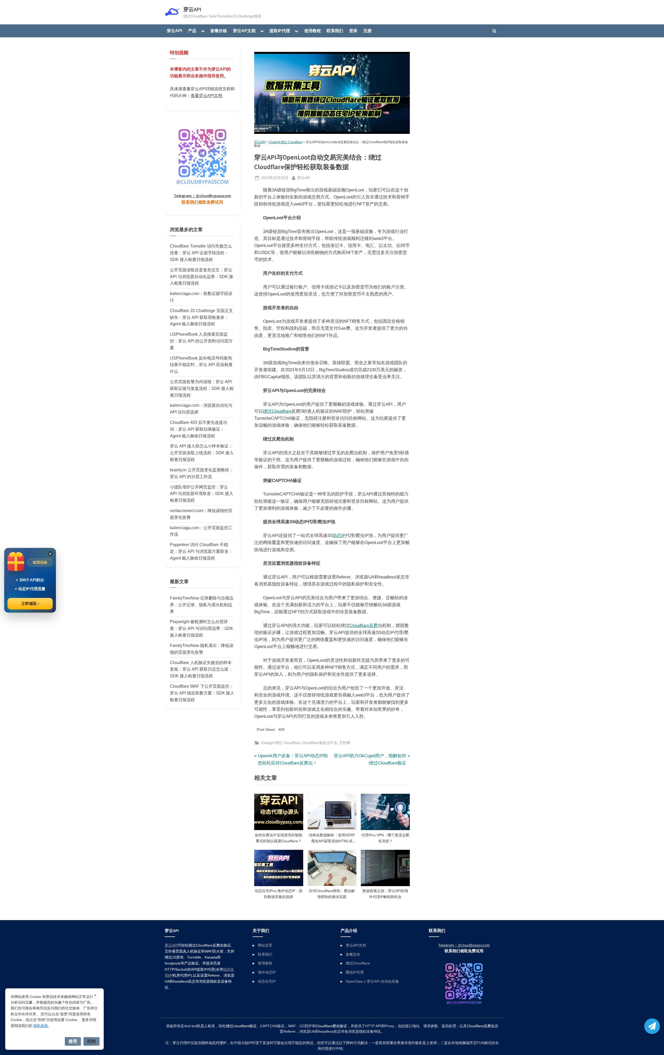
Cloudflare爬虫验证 (331, 1026)
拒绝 (91, 1041)
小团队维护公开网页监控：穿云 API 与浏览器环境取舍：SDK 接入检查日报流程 (201, 494)
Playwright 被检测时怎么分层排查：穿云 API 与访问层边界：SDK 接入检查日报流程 (201, 628)
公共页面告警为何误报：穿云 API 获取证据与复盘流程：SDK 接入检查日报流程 (202, 388)
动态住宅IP (267, 981)
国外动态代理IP (213, 1043)
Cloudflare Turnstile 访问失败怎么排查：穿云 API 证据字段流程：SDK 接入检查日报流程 (201, 253)
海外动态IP (267, 972)
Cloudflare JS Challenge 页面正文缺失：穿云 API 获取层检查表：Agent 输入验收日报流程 (201, 317)
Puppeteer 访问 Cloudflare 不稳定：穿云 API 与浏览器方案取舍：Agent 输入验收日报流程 (201, 551)
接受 (72, 1041)
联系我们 (335, 30)
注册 (367, 30)
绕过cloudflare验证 (241, 1026)
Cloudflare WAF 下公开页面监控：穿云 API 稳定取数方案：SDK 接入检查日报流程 (202, 693)
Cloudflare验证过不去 (319, 743)
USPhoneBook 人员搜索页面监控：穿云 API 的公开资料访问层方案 (201, 341)
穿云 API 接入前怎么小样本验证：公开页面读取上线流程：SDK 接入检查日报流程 (202, 453)
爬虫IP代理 (355, 972)
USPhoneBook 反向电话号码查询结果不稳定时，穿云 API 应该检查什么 (201, 365)
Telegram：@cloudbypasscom (202, 195)
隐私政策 (40, 1026)
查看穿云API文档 (206, 95)
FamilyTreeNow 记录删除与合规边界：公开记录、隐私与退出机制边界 (201, 605)
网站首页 (265, 945)
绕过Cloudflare (277, 411)
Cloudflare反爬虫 (481, 1026)
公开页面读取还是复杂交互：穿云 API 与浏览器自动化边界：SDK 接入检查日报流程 (201, 276)
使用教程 (312, 30)
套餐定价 (353, 954)
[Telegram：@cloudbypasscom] (652, 1026)
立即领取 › (30, 603)
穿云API (192, 9)
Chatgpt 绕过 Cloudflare (285, 142)
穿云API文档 (356, 945)
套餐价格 (218, 30)
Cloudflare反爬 (363, 625)
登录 (353, 30)
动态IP (339, 535)
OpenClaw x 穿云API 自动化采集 (372, 981)
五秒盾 (344, 743)
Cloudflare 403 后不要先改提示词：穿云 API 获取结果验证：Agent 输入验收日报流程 (198, 429)
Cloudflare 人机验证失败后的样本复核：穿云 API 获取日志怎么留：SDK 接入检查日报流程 (201, 669)
